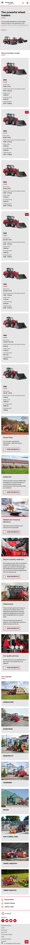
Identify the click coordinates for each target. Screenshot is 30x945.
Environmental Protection (6, 934)
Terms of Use (4, 932)
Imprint (2, 927)
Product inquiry (9, 903)
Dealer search (9, 899)
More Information (13, 449)
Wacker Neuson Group (6, 925)
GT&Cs (2, 936)
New (27, 112)
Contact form (9, 907)
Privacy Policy (4, 930)
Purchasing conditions (6, 939)
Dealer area (3, 941)
